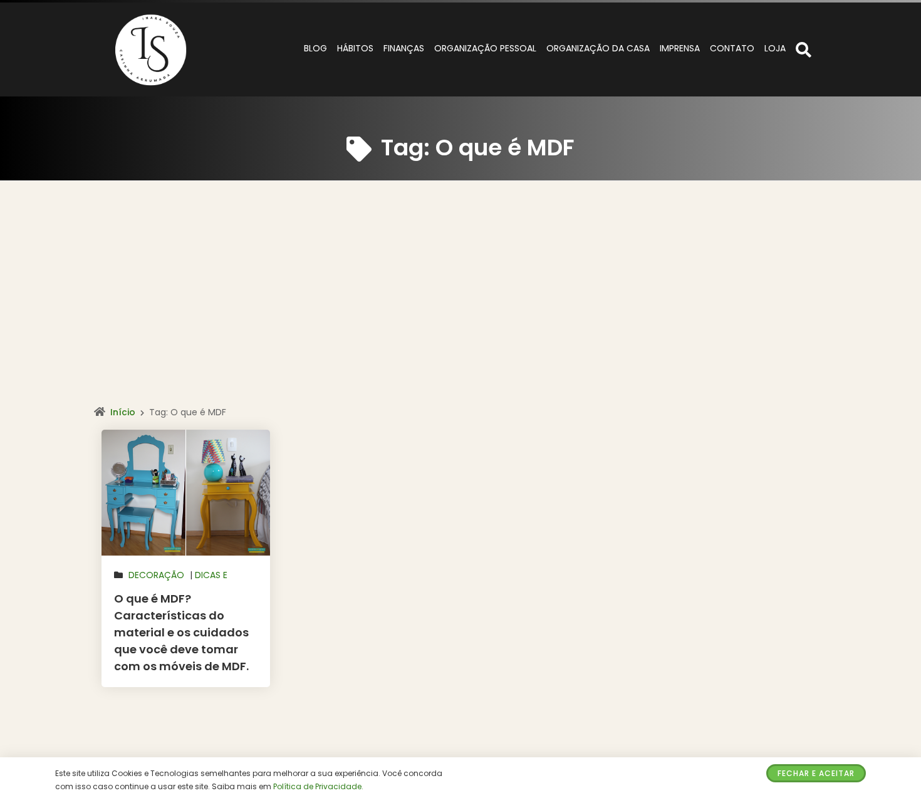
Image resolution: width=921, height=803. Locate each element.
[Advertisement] (460, 306)
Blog (315, 48)
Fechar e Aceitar (816, 773)
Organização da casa (598, 48)
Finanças (403, 48)
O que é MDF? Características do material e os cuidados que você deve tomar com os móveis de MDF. (181, 632)
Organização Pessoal (485, 48)
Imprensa (680, 48)
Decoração (156, 575)
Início (122, 412)
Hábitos (355, 48)
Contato (732, 48)
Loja (775, 48)
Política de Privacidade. (318, 786)
